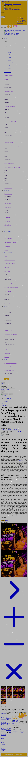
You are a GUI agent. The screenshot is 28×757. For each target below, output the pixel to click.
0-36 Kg (6, 212)
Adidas (9, 52)
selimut (6, 234)
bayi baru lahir (8, 196)
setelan (6, 132)
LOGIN (22, 18)
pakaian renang (9, 142)
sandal (6, 114)
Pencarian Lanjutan (5, 389)
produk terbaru (9, 75)
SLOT (2, 739)
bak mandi (7, 353)
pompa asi (7, 294)
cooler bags (7, 299)
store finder (16, 33)
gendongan (7, 217)
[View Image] (3, 689)
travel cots (7, 221)
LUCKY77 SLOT (3, 723)
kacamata (7, 84)
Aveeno (9, 68)
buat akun (6, 399)
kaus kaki (7, 117)
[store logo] (13, 27)
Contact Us (20, 23)
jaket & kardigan (8, 135)
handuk (7, 357)
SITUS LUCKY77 (3, 718)
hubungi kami (8, 718)
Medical (6, 342)
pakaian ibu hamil (9, 163)
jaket (6, 156)
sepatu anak (7, 112)
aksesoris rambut (8, 87)
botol (6, 256)
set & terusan (7, 97)
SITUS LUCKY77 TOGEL (3, 749)
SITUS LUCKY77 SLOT (3, 730)
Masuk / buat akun (8, 398)
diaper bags (8, 225)
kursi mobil (7, 207)
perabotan (7, 246)
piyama (6, 99)
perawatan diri (8, 326)
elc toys (6, 376)
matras (6, 250)
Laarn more (19, 431)
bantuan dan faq (8, 724)
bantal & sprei (8, 238)
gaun (6, 129)
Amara (9, 60)
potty (6, 349)
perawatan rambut (8, 320)
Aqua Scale (10, 62)
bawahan (6, 127)
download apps (17, 4)
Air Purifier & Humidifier (10, 345)
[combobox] (8, 388)
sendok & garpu (8, 279)
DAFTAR (22, 20)
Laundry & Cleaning (9, 339)
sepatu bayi (7, 109)
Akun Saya (3, 381)
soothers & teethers (10, 263)
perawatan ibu (8, 330)
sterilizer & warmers (10, 260)
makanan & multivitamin (11, 287)
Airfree (9, 54)
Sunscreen (7, 315)
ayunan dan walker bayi (11, 363)
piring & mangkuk (9, 276)
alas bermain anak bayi (11, 366)
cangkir (6, 274)
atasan (6, 124)
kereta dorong (8, 194)
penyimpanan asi (8, 296)
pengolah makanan (10, 283)
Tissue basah (7, 337)
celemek (7, 267)
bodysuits (7, 102)
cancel (2, 390)
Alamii (9, 57)
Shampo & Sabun (8, 318)
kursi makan (8, 304)
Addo (9, 49)
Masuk (2, 383)
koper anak (8, 203)
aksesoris (6, 137)
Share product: (4, 522)
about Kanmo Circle (20, 30)
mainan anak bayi (9, 370)
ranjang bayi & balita (10, 242)
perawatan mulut (8, 323)
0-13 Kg (6, 210)
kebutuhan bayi (9, 91)
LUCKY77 (3, 713)
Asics (9, 65)
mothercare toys (8, 373)
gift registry (17, 9)
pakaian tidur (7, 94)
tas (5, 82)
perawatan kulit (8, 312)
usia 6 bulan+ (7, 199)
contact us (15, 34)
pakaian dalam (8, 159)
